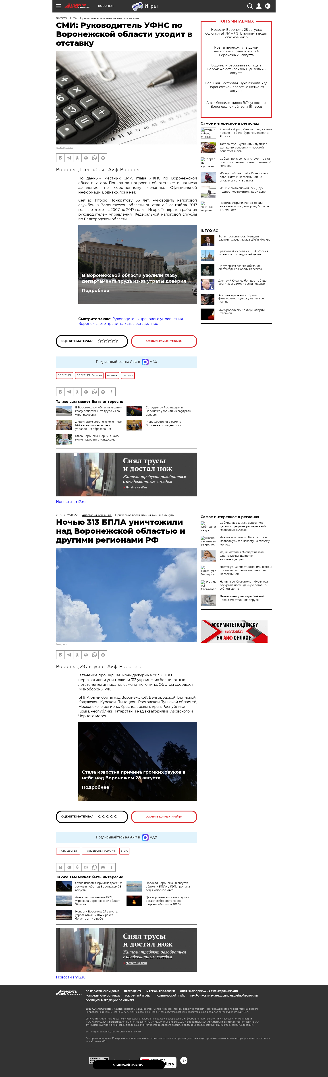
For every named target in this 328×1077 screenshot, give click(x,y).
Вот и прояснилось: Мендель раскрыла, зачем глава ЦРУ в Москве (244, 238)
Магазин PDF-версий (160, 991)
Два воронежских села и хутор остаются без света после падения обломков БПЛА (167, 901)
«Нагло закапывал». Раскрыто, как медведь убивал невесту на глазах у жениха (245, 541)
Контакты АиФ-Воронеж (103, 995)
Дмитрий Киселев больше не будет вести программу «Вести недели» (243, 282)
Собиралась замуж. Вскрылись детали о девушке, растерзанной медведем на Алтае (243, 526)
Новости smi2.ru (71, 502)
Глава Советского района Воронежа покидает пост (163, 423)
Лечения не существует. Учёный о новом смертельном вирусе (243, 598)
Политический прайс (170, 995)
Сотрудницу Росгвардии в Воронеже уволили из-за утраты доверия (168, 411)
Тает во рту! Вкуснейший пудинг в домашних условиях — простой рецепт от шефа (243, 147)
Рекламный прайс (137, 995)
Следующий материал (128, 1064)
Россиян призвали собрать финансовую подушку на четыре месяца (241, 298)
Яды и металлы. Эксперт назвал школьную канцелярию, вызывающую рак (242, 555)
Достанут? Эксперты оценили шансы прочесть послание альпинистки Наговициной (246, 570)
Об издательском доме (102, 991)
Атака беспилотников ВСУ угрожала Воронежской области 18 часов (236, 105)
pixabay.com (64, 147)
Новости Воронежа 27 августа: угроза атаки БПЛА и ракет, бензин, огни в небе (96, 915)
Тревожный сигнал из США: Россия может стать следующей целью (243, 253)
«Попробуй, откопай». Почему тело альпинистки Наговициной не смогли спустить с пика (244, 177)
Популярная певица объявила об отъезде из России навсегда (240, 267)
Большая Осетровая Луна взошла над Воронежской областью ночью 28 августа (236, 87)
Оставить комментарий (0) (164, 341)
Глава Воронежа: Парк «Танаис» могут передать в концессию (97, 437)
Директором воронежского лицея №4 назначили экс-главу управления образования (99, 425)
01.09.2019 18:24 (66, 18)
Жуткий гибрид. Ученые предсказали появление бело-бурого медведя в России (246, 133)
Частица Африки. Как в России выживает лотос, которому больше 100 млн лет (244, 206)
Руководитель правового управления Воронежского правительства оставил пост (130, 321)
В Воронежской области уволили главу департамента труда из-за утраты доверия (134, 278)
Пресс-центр (132, 991)
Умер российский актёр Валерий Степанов (241, 312)
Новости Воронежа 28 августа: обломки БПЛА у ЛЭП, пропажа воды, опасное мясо (236, 33)
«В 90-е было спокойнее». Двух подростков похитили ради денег (243, 189)
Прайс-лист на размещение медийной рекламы (224, 995)
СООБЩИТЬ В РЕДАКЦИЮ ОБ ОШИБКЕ (110, 1000)
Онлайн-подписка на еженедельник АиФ (209, 991)
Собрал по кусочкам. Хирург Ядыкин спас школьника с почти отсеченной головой (246, 162)
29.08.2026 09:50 (67, 515)
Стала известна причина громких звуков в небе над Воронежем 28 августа (133, 774)
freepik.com (64, 644)
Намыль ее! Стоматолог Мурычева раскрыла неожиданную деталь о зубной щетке (244, 585)
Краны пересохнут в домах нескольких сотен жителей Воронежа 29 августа (236, 51)
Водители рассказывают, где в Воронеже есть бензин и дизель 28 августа (236, 69)
